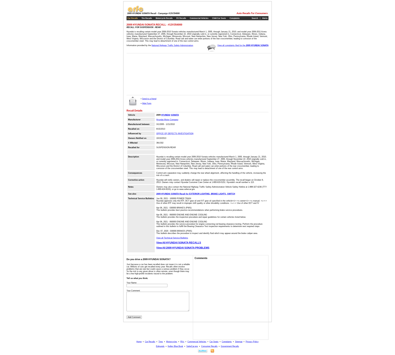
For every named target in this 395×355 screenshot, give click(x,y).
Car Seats (214, 341)
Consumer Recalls (209, 346)
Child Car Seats (219, 18)
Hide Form (146, 103)
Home (139, 341)
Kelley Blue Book (175, 346)
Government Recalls (230, 346)
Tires (160, 341)
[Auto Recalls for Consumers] (135, 11)
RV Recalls (181, 18)
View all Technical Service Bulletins (172, 238)
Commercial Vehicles (199, 18)
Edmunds (160, 346)
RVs (182, 341)
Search (255, 18)
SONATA (175, 115)
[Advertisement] (151, 74)
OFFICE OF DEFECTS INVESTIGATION (174, 133)
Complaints (235, 18)
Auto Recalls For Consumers (252, 13)
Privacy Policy (252, 341)
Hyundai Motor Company (167, 119)
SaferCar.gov (192, 346)
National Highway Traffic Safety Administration (172, 45)
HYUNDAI (165, 115)
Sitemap (238, 341)
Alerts (265, 18)
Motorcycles (171, 341)
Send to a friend (149, 99)
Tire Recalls (146, 18)
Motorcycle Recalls (164, 18)
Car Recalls (132, 18)
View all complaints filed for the (242, 45)
